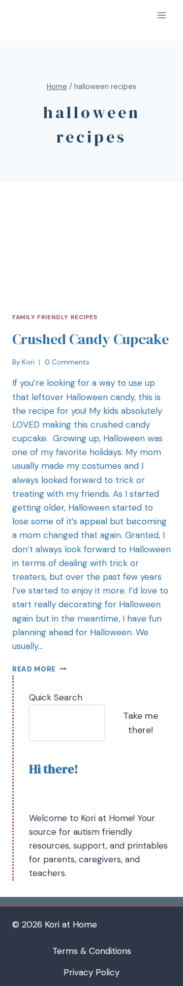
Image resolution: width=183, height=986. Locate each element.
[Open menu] (161, 15)
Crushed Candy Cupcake (90, 339)
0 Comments (67, 362)
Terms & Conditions (91, 950)
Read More (34, 669)
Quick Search (55, 697)
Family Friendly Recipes (55, 317)
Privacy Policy (91, 972)
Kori (28, 362)
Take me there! (140, 723)
